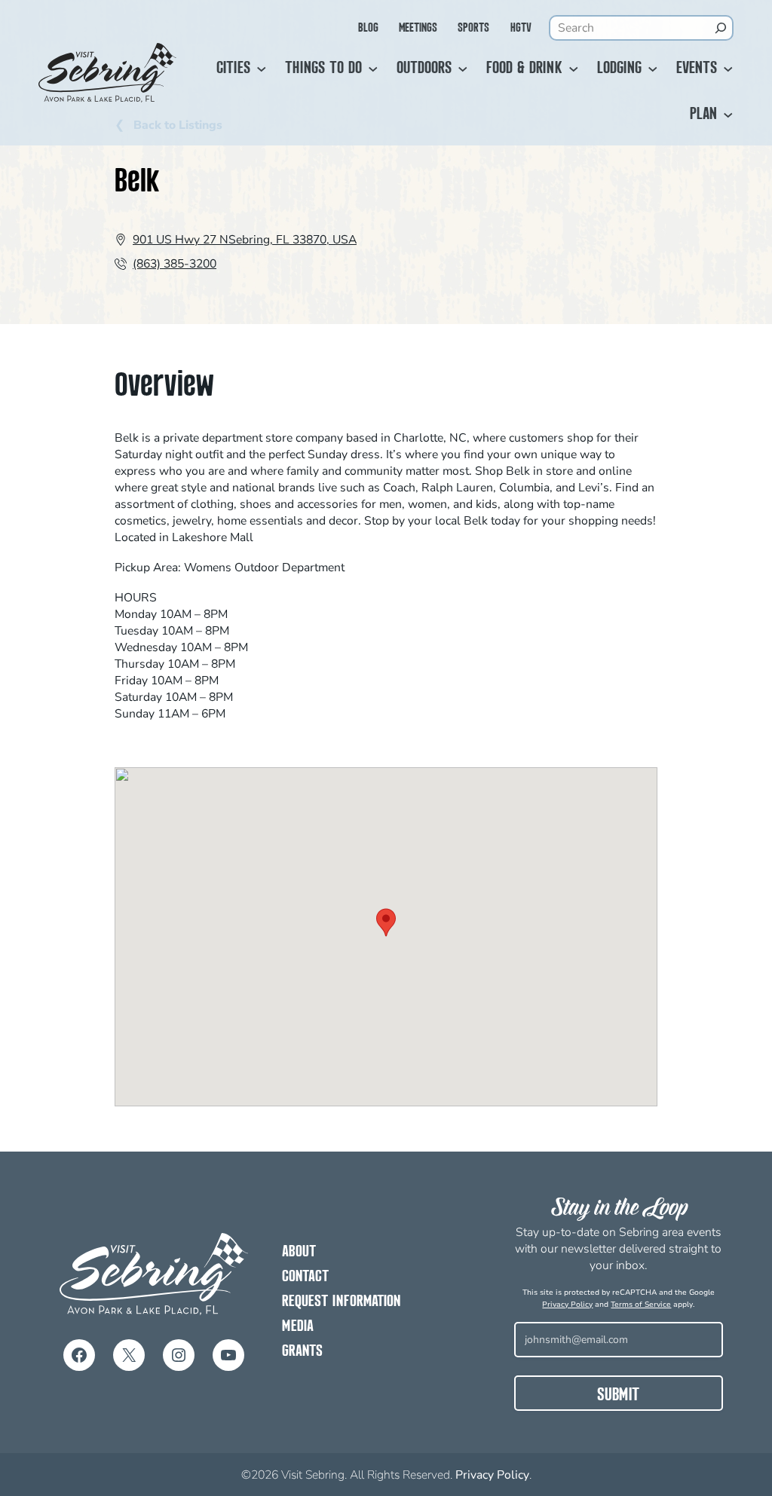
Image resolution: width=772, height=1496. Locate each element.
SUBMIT (618, 1396)
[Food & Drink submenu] (573, 69)
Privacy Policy (567, 1304)
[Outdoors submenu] (463, 69)
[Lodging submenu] (653, 69)
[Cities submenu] (261, 69)
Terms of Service (641, 1304)
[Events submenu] (728, 69)
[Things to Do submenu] (373, 69)
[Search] (720, 28)
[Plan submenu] (728, 115)
